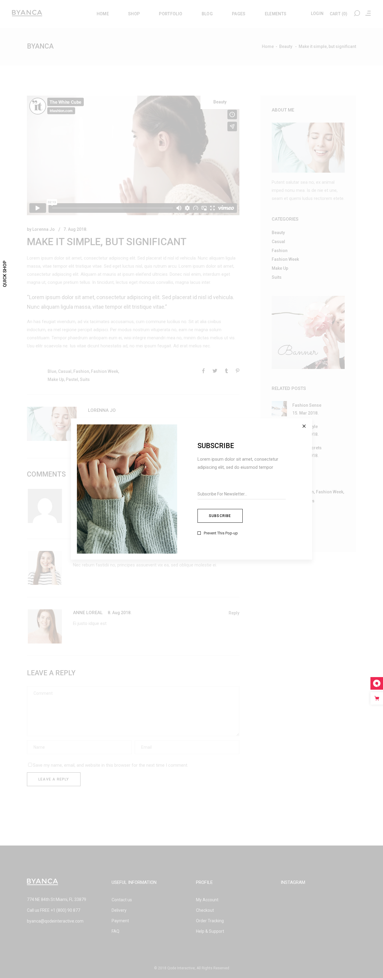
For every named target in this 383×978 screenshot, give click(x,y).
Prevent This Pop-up (221, 533)
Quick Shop (4, 273)
